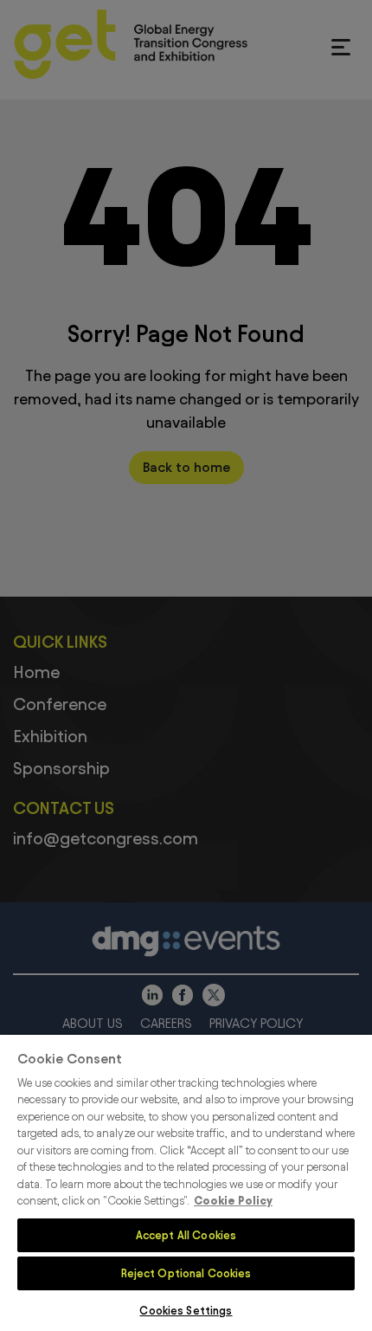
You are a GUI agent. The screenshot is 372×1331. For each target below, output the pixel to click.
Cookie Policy (233, 1200)
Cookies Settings (185, 1310)
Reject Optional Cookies (186, 1273)
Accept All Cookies (186, 1235)
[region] (186, 1183)
